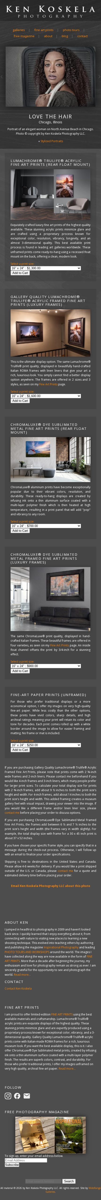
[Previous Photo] (3, 86)
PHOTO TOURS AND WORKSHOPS (27, 952)
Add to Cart (20, 273)
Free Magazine (24, 36)
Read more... (22, 975)
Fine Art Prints (44, 30)
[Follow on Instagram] (9, 1096)
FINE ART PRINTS (62, 1014)
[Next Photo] (98, 86)
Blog (65, 36)
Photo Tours (71, 30)
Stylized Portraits (52, 141)
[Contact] (27, 1096)
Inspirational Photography (61, 947)
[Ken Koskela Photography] (50, 17)
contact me (12, 813)
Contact (82, 36)
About (48, 36)
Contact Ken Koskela (18, 989)
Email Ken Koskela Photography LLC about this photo (50, 886)
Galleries (19, 30)
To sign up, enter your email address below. (34, 1156)
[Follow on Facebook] (17, 1096)
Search (69, 1181)
